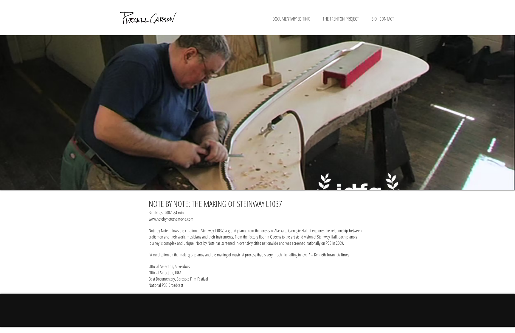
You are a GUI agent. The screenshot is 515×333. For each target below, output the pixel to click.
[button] (294, 20)
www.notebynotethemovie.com (171, 219)
